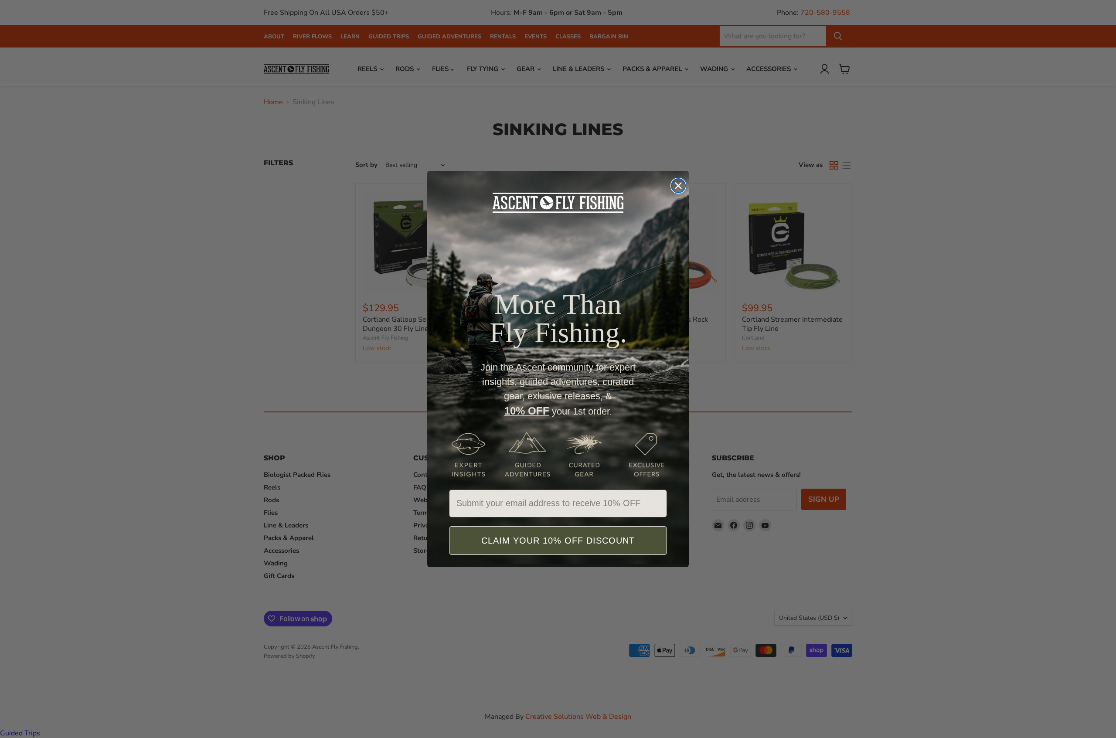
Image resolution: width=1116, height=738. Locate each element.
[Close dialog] (678, 186)
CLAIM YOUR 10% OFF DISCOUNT (558, 540)
